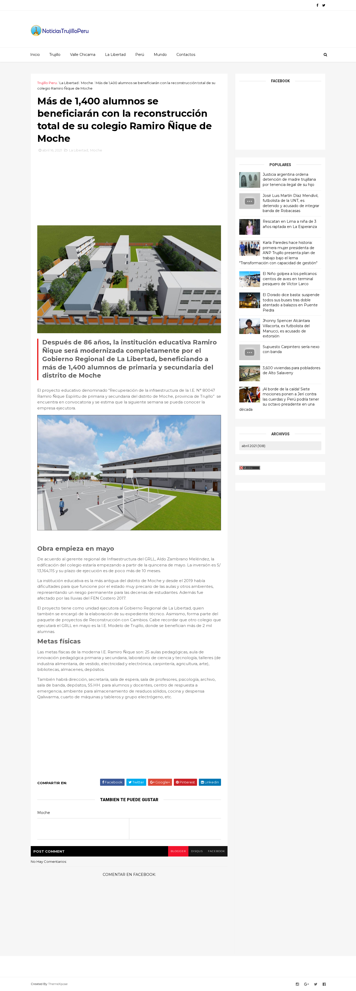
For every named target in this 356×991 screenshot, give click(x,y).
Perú (139, 54)
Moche (87, 83)
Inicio (35, 54)
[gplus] (306, 984)
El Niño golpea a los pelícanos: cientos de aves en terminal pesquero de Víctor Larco (290, 278)
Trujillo (54, 54)
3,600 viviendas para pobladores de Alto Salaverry (291, 371)
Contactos (185, 54)
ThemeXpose (57, 984)
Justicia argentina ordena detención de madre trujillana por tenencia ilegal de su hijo (289, 179)
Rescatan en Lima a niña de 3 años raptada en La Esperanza (290, 224)
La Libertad (115, 54)
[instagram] (297, 984)
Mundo (160, 54)
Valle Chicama (82, 54)
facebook (216, 851)
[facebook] (317, 5)
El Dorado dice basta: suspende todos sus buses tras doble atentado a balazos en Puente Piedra (291, 302)
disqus (197, 851)
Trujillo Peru (47, 83)
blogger (178, 851)
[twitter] (323, 5)
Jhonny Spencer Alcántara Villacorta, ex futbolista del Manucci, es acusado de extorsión (286, 328)
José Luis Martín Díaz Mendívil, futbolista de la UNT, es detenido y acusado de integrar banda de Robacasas (291, 203)
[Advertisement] (129, 191)
